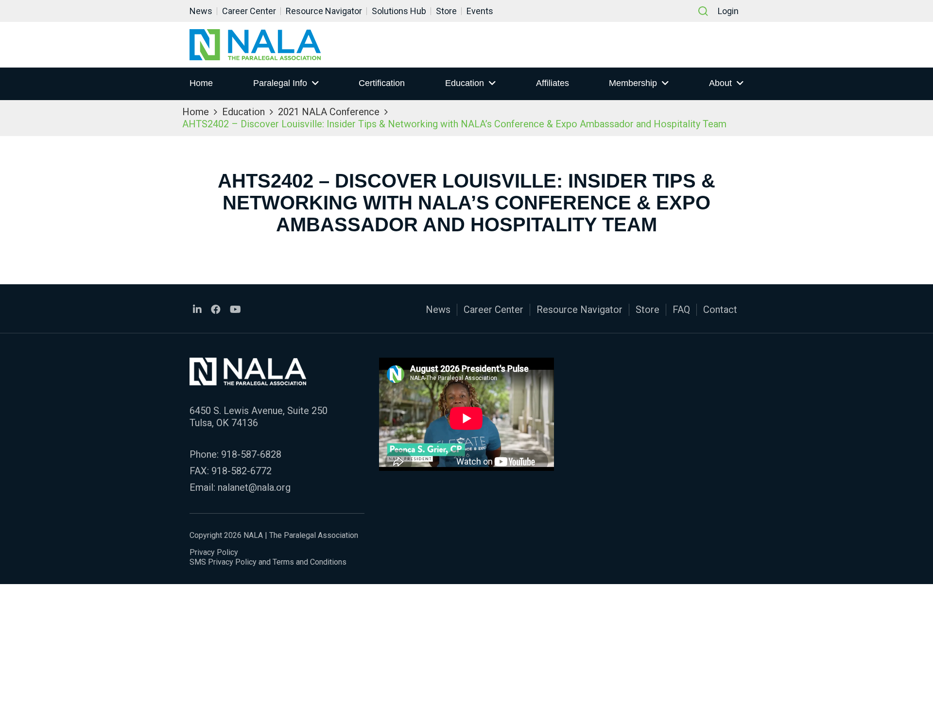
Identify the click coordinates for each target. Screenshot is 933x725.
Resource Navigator (324, 11)
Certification (382, 83)
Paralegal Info (280, 83)
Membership (633, 83)
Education (464, 83)
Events (479, 11)
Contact (720, 309)
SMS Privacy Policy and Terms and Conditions (268, 562)
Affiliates (552, 83)
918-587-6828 (251, 454)
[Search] (703, 11)
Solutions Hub (399, 11)
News (201, 11)
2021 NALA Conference (329, 112)
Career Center (249, 11)
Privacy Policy (214, 552)
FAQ (681, 309)
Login (728, 11)
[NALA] (255, 44)
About (720, 83)
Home (201, 83)
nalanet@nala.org (254, 487)
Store (446, 11)
